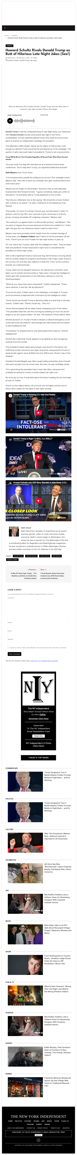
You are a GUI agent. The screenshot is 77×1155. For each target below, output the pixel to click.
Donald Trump (18, 556)
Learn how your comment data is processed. (44, 661)
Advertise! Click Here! (39, 719)
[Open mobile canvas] (5, 28)
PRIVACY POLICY (42, 1128)
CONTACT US (31, 1128)
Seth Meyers (11, 172)
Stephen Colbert (28, 236)
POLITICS (18, 1121)
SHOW (56, 1121)
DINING (47, 1124)
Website (10, 639)
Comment (11, 598)
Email (10, 631)
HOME (10, 1121)
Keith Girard (11, 58)
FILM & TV (65, 1121)
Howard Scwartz (31, 556)
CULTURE (27, 1121)
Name (10, 622)
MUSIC (49, 1121)
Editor (43, 714)
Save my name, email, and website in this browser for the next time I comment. (38, 648)
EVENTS (39, 1124)
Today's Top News (38, 758)
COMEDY (9, 46)
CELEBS (36, 1121)
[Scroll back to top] (38, 1140)
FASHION (30, 1124)
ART (43, 1121)
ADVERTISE (65, 1128)
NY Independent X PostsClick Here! (38, 744)
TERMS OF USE (55, 1128)
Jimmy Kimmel (44, 556)
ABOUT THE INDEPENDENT (16, 1128)
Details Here (39, 1135)
